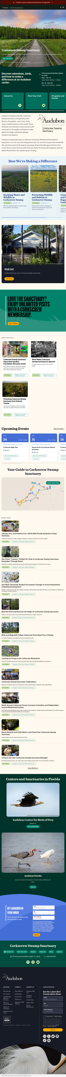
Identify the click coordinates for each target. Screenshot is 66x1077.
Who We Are (7, 991)
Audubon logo (5, 7)
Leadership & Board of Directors (7, 998)
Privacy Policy (37, 931)
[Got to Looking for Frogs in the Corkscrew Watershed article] (33, 656)
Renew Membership (29, 1006)
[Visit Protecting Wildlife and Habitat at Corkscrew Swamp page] (43, 190)
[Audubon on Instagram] (44, 1036)
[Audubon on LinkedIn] (57, 1036)
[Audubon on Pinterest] (49, 1040)
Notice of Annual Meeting (7, 1003)
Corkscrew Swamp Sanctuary (16, 7)
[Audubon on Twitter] (53, 1036)
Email (35, 906)
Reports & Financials (6, 1007)
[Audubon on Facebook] (49, 1036)
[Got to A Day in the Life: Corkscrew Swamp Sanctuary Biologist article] (33, 755)
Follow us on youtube (38, 962)
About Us (8, 96)
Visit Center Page (33, 826)
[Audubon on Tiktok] (44, 1040)
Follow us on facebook (28, 962)
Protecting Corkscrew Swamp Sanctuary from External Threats (15, 399)
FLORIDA (8, 203)
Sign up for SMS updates (19, 1003)
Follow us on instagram (33, 962)
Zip (34, 911)
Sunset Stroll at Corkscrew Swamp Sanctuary (43, 448)
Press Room (18, 996)
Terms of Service (47, 922)
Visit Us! (9, 269)
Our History (6, 994)
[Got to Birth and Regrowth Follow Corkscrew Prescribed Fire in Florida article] (33, 633)
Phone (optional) (37, 916)
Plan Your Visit (7, 58)
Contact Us (9, 952)
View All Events (58, 428)
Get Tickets (20, 58)
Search (60, 7)
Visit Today (9, 279)
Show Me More (32, 768)
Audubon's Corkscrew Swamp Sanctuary (20, 375)
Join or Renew (13, 323)
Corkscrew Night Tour (15, 448)
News (51, 952)
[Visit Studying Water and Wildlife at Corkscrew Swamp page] (15, 190)
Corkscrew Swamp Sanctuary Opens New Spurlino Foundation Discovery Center (15, 359)
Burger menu (63, 7)
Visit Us (33, 887)
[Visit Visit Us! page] (33, 245)
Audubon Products (29, 996)
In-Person (7, 459)
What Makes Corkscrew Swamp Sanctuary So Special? (43, 359)
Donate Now (30, 1000)
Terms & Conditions (47, 931)
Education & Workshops (11, 455)
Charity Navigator (6, 1019)
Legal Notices (18, 1025)
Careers (59, 952)
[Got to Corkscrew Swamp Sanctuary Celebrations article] (33, 680)
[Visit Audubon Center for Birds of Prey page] (33, 805)
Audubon (12, 977)
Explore (33, 952)
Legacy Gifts (29, 1002)
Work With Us (19, 991)
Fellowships (18, 994)
